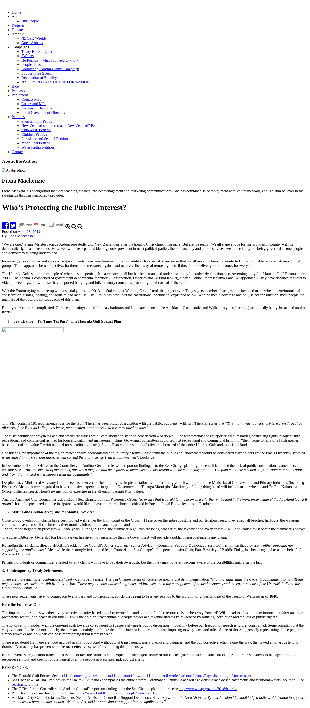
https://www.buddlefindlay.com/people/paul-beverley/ (117, 693)
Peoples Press (31, 64)
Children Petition (34, 134)
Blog (15, 86)
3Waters (27, 56)
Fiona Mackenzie (21, 236)
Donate (17, 30)
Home (16, 12)
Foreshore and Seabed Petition (44, 139)
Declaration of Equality (39, 78)
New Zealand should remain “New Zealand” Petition (61, 125)
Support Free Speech (37, 73)
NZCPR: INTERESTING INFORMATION (55, 82)
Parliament (20, 95)
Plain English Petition (37, 121)
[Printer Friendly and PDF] (41, 227)
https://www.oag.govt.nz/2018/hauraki (208, 689)
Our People (30, 21)
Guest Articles (32, 43)
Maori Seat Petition (36, 143)
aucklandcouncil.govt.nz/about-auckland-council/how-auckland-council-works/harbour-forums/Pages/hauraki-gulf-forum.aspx (155, 676)
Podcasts (18, 91)
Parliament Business (36, 108)
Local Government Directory (43, 112)
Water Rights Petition (37, 147)
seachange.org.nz (25, 684)
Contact (17, 152)
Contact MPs (31, 99)
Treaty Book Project (36, 51)
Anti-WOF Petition (36, 130)
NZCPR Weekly (34, 38)
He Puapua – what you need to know (49, 60)
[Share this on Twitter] (13, 227)
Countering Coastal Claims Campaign (50, 69)
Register (18, 25)
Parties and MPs (33, 104)
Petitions (18, 117)
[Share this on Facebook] (5, 227)
